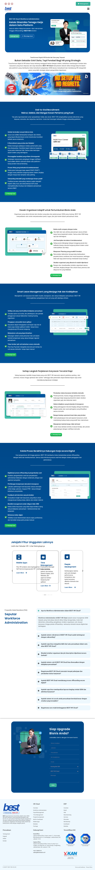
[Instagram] (6, 4)
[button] (12, 571)
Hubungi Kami (38, 830)
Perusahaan (7, 830)
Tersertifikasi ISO (70, 830)
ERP (65, 804)
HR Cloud (36, 804)
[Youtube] (9, 4)
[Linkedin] (12, 4)
